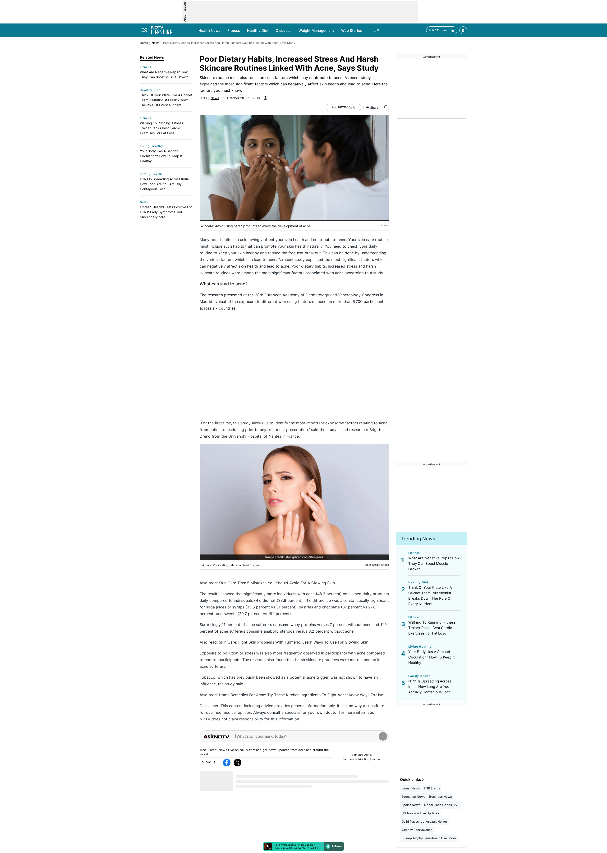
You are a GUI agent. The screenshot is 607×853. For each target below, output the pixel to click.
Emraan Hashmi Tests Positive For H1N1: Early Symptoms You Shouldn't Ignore (166, 212)
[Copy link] (386, 107)
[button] (463, 30)
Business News (440, 796)
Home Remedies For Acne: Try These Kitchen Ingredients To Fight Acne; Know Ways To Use (301, 694)
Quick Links (410, 779)
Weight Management (316, 30)
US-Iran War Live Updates (420, 813)
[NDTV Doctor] (161, 28)
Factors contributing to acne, (362, 759)
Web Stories (351, 30)
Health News (209, 30)
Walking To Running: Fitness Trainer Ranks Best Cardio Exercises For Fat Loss (161, 128)
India (301, 750)
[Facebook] (226, 762)
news (272, 750)
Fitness (233, 30)
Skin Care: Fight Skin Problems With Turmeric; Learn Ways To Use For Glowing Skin (293, 642)
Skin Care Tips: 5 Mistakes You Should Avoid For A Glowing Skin (277, 582)
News (155, 43)
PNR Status (432, 788)
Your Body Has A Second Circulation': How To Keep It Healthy (161, 156)
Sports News (410, 805)
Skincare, (358, 754)
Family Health (151, 174)
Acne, (368, 754)
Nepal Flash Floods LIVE (441, 805)
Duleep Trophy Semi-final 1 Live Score (428, 838)
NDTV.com (439, 30)
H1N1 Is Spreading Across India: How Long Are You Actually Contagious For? (165, 184)
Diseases (283, 30)
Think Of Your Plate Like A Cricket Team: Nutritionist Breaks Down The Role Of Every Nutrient (166, 100)
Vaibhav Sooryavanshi (417, 830)
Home (144, 43)
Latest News (217, 750)
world (204, 754)
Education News (413, 796)
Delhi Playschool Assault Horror (424, 821)
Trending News (418, 539)
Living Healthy (151, 146)
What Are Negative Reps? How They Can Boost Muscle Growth (164, 74)
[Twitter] (237, 762)
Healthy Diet (258, 30)
